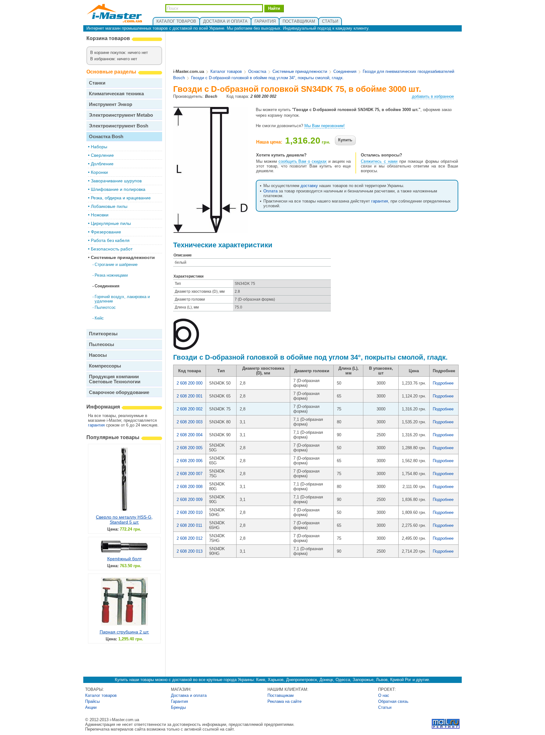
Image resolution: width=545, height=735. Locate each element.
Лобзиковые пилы (109, 206)
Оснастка (257, 71)
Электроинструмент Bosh (118, 125)
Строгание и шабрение (116, 264)
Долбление (102, 163)
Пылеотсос (105, 307)
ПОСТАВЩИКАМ (299, 21)
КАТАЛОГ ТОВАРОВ (176, 21)
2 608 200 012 (189, 538)
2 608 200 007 (189, 473)
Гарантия (179, 701)
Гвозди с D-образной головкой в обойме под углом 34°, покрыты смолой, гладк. (267, 77)
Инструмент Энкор (110, 104)
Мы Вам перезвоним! (324, 125)
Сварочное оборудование (119, 392)
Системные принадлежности (123, 257)
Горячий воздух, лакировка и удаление (122, 298)
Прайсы (92, 701)
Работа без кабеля (110, 240)
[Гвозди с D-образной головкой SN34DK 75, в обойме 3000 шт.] (210, 230)
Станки (97, 82)
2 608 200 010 (189, 512)
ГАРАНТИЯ (265, 21)
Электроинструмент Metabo (121, 115)
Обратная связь (393, 701)
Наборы (99, 146)
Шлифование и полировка (118, 189)
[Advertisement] (316, 51)
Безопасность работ (111, 248)
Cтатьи (384, 707)
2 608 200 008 (189, 486)
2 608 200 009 (189, 499)
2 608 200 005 (189, 447)
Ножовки (99, 214)
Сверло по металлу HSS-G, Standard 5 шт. (124, 519)
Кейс (99, 318)
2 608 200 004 (189, 434)
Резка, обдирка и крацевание (121, 197)
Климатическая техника (116, 93)
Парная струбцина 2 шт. (124, 631)
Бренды (178, 707)
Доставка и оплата (189, 695)
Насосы (98, 355)
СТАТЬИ (330, 21)
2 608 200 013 (189, 551)
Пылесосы (101, 344)
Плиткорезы (103, 333)
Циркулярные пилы (111, 223)
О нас (383, 695)
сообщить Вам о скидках (302, 161)
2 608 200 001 (189, 396)
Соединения (107, 286)
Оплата (270, 191)
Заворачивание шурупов (116, 180)
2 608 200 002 (189, 409)
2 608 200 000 (189, 383)
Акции (91, 707)
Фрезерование (106, 231)
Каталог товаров (226, 71)
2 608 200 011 (189, 525)
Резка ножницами (111, 275)
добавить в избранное (433, 96)
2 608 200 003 (189, 422)
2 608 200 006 (189, 460)
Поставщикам (280, 695)
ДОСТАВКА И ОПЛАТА (225, 21)
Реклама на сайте (284, 701)
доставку (309, 185)
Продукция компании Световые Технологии (114, 379)
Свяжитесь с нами (379, 161)
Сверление (102, 155)
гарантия (96, 425)
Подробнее (443, 383)
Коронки (99, 172)
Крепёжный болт (124, 558)
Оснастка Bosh (106, 136)
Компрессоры (105, 365)
